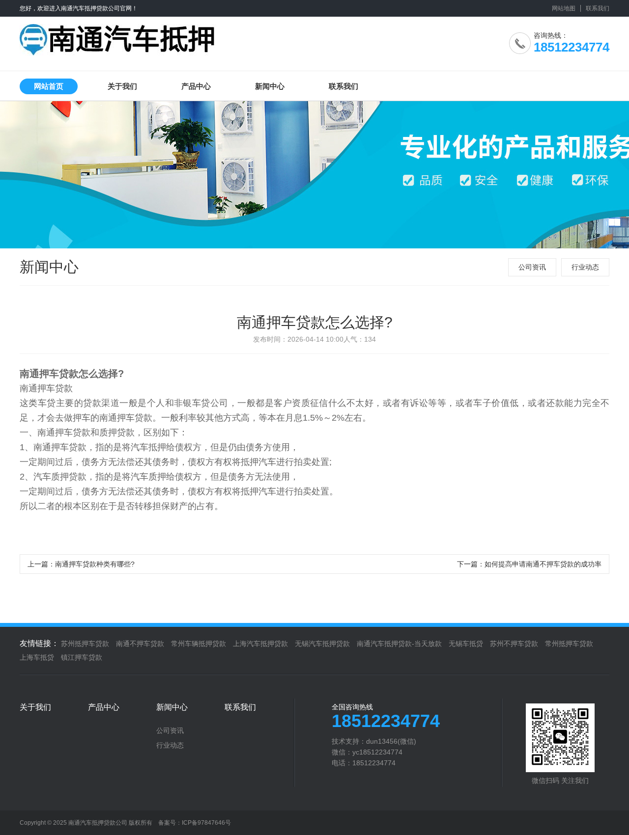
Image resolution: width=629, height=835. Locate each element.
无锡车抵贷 (466, 643)
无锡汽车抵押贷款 (322, 643)
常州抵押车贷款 (569, 643)
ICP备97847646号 (206, 822)
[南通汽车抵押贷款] (118, 36)
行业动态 (585, 267)
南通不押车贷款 (140, 643)
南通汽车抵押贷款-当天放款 (399, 643)
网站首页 (48, 86)
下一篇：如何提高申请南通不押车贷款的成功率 (529, 564)
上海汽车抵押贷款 (260, 643)
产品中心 (196, 86)
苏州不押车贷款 (514, 643)
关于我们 (122, 86)
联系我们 (597, 8)
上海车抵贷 (37, 657)
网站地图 (563, 8)
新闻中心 (270, 86)
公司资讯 (532, 267)
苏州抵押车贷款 (85, 643)
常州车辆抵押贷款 (198, 643)
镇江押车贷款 (81, 657)
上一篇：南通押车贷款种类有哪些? (81, 564)
